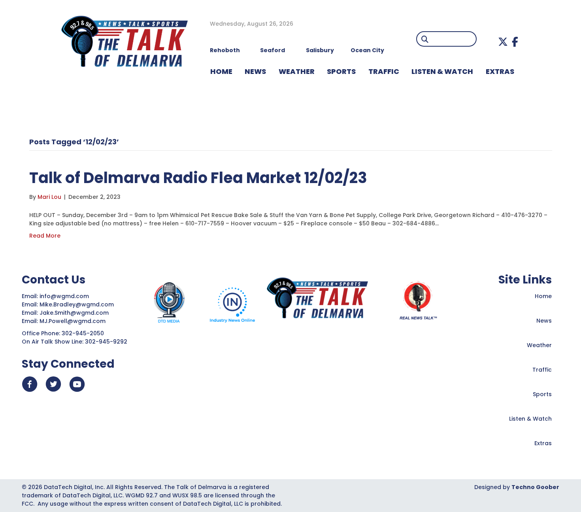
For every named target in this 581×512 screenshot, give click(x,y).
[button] (503, 42)
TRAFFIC (383, 71)
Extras (543, 443)
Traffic (542, 370)
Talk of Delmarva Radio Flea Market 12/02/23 (198, 177)
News (544, 321)
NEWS (255, 71)
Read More (44, 236)
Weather (539, 345)
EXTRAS (500, 71)
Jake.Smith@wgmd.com (75, 313)
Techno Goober (535, 487)
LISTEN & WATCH (442, 71)
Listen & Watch (530, 419)
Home (543, 296)
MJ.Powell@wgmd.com (74, 321)
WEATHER (297, 71)
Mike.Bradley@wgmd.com (77, 304)
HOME (221, 71)
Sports (341, 71)
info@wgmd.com (65, 296)
